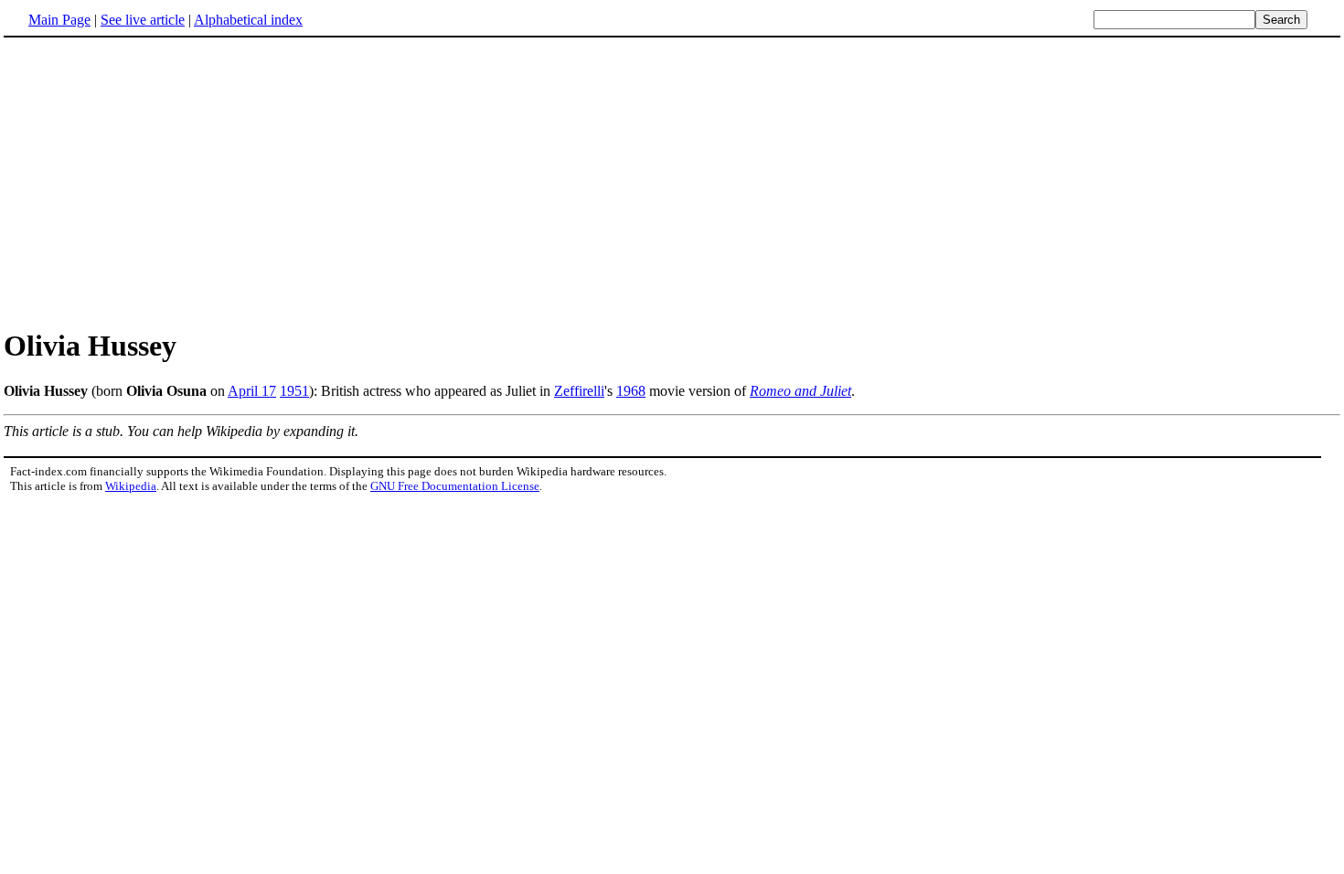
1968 (630, 391)
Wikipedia (130, 486)
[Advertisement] (157, 182)
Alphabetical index (248, 19)
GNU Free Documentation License (454, 486)
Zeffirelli (579, 391)
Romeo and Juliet (800, 391)
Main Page (59, 19)
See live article (143, 19)
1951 (294, 391)
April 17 (252, 391)
